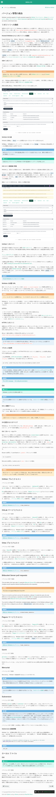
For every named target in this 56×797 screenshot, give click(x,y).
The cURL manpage (8, 381)
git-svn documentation (15, 717)
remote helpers (35, 435)
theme (16, 794)
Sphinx (9, 794)
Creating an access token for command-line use (19, 263)
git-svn (9, 703)
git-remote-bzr (12, 442)
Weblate (29, 2)
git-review (4, 656)
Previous (6, 786)
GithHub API (35, 486)
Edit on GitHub (50, 7)
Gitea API (9, 550)
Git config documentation (21, 381)
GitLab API (35, 517)
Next (50, 786)
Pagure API (35, 624)
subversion (20, 703)
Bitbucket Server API (30, 582)
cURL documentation (16, 356)
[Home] (2, 7)
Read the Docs (29, 794)
